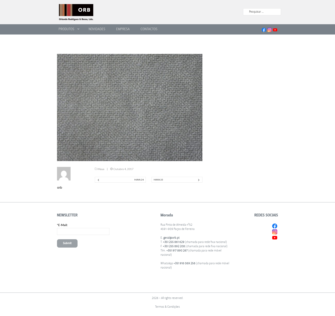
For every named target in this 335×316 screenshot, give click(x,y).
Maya (101, 169)
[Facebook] (263, 29)
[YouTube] (275, 29)
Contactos (149, 29)
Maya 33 (158, 179)
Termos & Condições (167, 307)
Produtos (66, 29)
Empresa (123, 29)
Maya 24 (138, 179)
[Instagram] (269, 29)
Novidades (97, 29)
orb (59, 188)
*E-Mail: (62, 225)
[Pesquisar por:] (262, 11)
